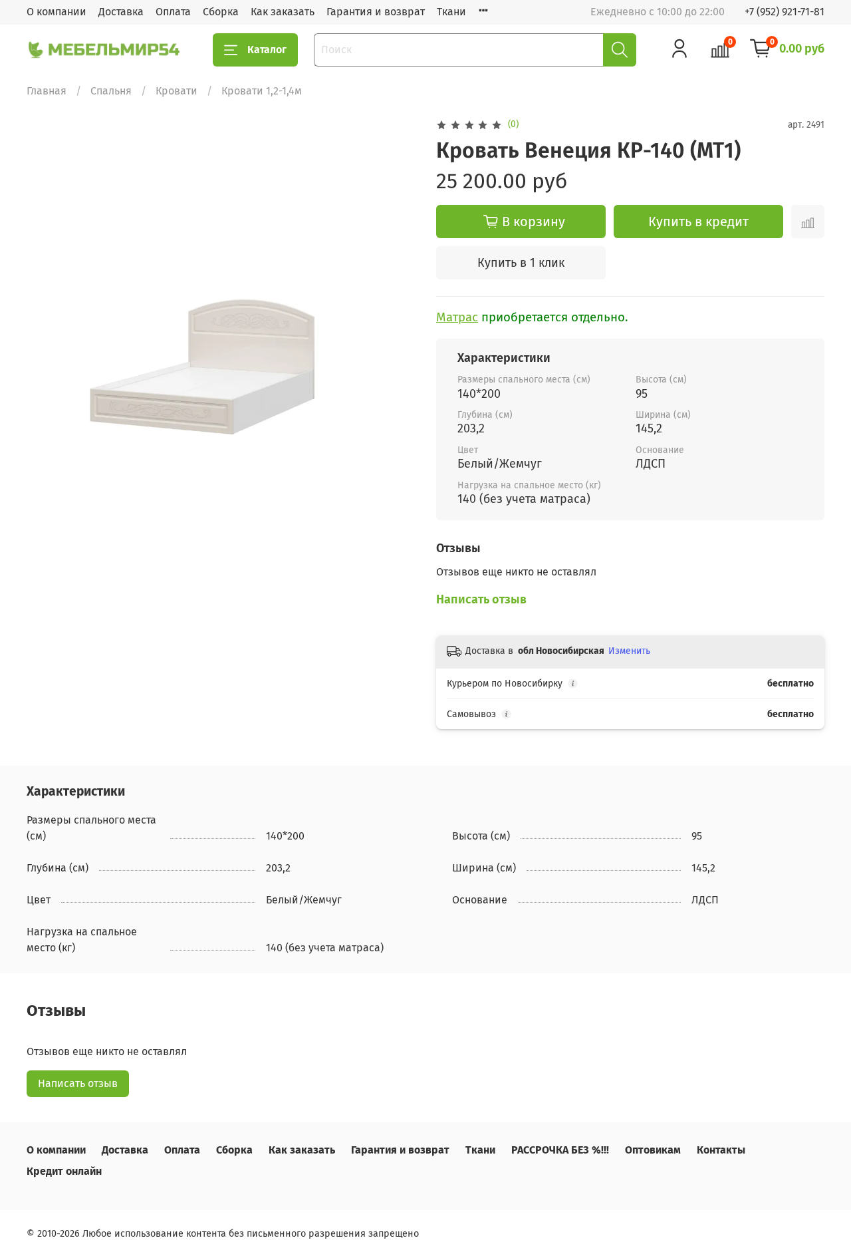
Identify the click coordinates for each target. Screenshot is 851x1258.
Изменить (629, 651)
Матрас (457, 317)
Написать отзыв (78, 1083)
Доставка (121, 11)
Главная (46, 90)
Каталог (267, 49)
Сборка (221, 11)
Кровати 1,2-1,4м (261, 90)
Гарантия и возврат (375, 11)
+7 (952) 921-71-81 (784, 11)
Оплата (173, 11)
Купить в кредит (698, 222)
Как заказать (282, 11)
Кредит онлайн (64, 1171)
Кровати (176, 90)
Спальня (111, 90)
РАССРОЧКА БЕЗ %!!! (560, 1150)
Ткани (451, 11)
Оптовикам (653, 1150)
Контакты (721, 1150)
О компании (56, 11)
